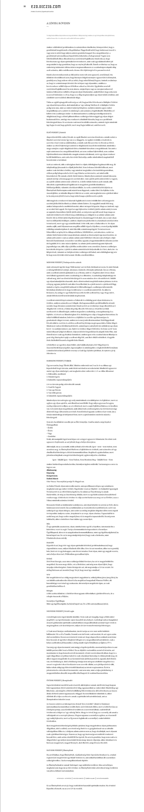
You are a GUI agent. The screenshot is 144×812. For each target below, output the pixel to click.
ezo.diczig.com (46, 6)
